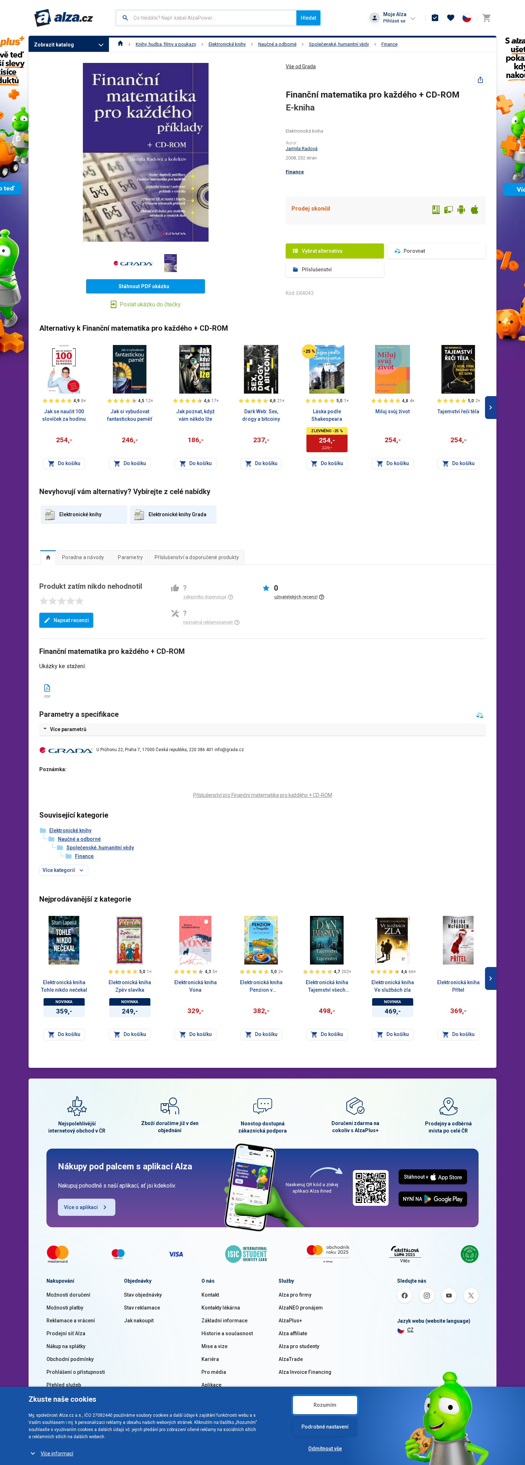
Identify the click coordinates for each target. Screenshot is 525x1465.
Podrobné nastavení (325, 1427)
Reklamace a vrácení (70, 1320)
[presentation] (48, 557)
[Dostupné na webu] (448, 210)
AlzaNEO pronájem (301, 1308)
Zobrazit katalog (54, 45)
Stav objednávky (143, 1295)
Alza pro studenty (299, 1346)
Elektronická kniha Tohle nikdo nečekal (64, 986)
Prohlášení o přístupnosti (75, 1372)
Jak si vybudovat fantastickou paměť (129, 415)
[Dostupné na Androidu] (461, 210)
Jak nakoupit (139, 1320)
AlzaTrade (291, 1359)
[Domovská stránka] (120, 44)
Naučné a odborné (277, 44)
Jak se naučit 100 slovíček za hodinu (64, 415)
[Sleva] (309, 351)
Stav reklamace (142, 1308)
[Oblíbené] (450, 18)
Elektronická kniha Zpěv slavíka (130, 986)
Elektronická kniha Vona (195, 986)
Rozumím (325, 1405)
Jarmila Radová (302, 148)
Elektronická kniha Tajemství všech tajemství (327, 987)
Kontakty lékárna (220, 1308)
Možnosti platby (64, 1308)
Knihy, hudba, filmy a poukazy (166, 44)
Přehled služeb (63, 1385)
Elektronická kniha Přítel (458, 986)
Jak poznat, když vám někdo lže (195, 415)
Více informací (57, 1453)
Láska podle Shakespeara (326, 415)
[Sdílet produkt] (480, 79)
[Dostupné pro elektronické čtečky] (435, 210)
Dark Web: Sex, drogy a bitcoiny (261, 415)
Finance (389, 44)
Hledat (308, 18)
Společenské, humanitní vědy (339, 44)
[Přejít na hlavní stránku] (63, 18)
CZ (410, 1330)
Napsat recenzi (71, 620)
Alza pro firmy (295, 1295)
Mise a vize (214, 1346)
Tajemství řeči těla (458, 411)
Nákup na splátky (65, 1346)
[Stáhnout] (47, 687)
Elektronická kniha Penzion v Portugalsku (261, 987)
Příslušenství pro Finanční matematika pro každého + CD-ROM (262, 795)
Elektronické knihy (227, 44)
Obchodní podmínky (70, 1359)
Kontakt (210, 1295)
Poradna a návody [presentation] (83, 557)
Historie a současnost (227, 1333)
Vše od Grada (301, 66)
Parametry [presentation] (130, 557)
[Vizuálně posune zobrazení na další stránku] (490, 407)
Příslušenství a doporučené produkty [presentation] (197, 557)
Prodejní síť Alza (65, 1333)
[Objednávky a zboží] (435, 18)
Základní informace (224, 1320)
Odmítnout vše (325, 1448)
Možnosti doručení (68, 1295)
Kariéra (210, 1359)
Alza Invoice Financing (305, 1372)
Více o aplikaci (81, 1207)
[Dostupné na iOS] (474, 210)
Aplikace (211, 1385)
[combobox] (206, 17)
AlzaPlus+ (290, 1320)
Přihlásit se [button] (394, 21)
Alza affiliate (293, 1333)
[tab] (48, 557)
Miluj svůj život (392, 411)
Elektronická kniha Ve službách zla (392, 986)
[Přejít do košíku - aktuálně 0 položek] (486, 18)
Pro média (213, 1372)
